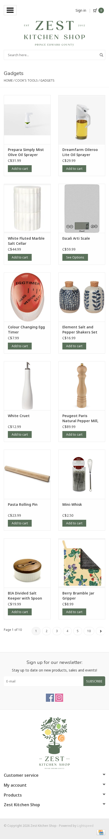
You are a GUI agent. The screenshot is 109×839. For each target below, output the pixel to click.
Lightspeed (85, 825)
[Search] (101, 55)
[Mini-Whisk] (81, 474)
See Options (75, 257)
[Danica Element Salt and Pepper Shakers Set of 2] (81, 297)
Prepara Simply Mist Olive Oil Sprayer (26, 152)
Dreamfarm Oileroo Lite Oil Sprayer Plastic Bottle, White (80, 152)
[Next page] (100, 631)
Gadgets (47, 80)
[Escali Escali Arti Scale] (81, 208)
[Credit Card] (100, 832)
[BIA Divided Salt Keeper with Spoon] (27, 563)
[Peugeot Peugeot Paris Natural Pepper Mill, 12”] (81, 385)
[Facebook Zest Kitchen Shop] (50, 698)
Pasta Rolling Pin (23, 504)
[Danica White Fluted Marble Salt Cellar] (27, 208)
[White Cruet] (27, 385)
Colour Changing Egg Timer (26, 329)
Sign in (81, 10)
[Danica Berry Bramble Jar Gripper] (81, 563)
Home (8, 80)
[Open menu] (10, 10)
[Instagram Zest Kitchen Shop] (59, 698)
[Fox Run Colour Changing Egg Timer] (27, 297)
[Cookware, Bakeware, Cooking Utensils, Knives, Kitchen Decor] (54, 32)
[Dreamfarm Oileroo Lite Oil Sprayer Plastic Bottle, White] (81, 119)
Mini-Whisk (72, 504)
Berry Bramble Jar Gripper (78, 596)
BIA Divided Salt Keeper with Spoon (25, 596)
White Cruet (19, 415)
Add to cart (20, 168)
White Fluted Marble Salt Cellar (26, 241)
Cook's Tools (26, 80)
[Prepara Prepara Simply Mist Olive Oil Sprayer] (27, 119)
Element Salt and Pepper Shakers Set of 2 (79, 330)
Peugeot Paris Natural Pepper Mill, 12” (80, 418)
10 (89, 631)
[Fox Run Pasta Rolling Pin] (27, 474)
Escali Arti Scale (76, 238)
